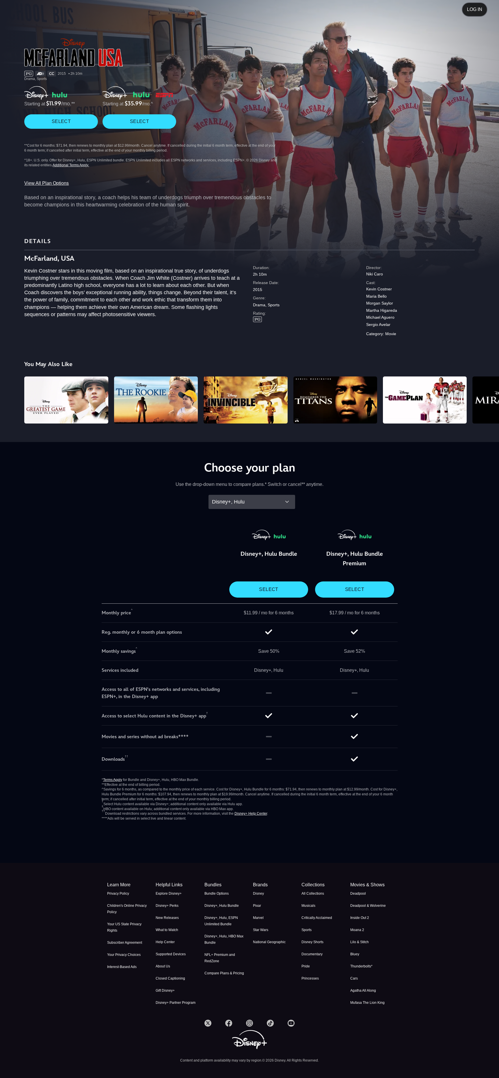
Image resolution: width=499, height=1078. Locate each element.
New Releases (167, 918)
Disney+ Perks (167, 906)
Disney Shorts (312, 942)
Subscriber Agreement (124, 943)
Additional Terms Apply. (71, 165)
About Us (163, 966)
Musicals (308, 906)
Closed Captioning (170, 978)
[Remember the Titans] (335, 400)
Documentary (312, 954)
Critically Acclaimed (316, 918)
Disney (258, 894)
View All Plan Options (46, 183)
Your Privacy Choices (124, 955)
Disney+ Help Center (250, 814)
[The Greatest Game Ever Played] (66, 400)
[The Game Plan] (425, 400)
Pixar (257, 906)
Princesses (310, 978)
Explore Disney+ (169, 894)
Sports (306, 930)
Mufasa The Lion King (367, 1003)
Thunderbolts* (361, 966)
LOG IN (474, 9)
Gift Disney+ (165, 991)
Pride (305, 966)
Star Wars (260, 930)
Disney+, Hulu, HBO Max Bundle (223, 939)
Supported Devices (171, 954)
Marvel (258, 918)
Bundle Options (216, 894)
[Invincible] (245, 400)
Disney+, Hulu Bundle (221, 906)
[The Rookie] (156, 400)
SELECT (61, 121)
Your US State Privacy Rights (124, 927)
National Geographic (269, 942)
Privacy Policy (118, 894)
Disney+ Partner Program (175, 1003)
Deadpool (358, 894)
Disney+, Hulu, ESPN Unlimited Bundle (221, 921)
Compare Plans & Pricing (224, 973)
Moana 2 (357, 930)
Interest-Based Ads (122, 967)
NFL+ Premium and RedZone (219, 958)
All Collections (312, 894)
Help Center (165, 942)
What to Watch (167, 930)
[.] (207, 1023)
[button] (176, 884)
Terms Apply (112, 780)
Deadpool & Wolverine (368, 906)
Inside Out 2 (359, 918)
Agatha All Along (363, 991)
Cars (354, 978)
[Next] (488, 399)
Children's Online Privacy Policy (127, 909)
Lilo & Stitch (359, 942)
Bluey (354, 954)
